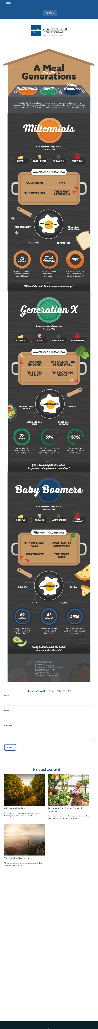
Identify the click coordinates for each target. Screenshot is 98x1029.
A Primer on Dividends (15, 808)
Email (6, 710)
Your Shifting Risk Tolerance (18, 858)
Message (8, 725)
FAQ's (51, 13)
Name (6, 695)
